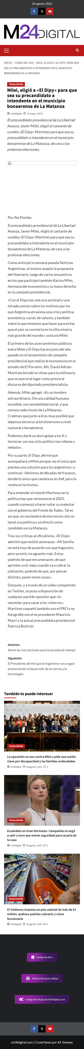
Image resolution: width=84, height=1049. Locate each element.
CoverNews (43, 1042)
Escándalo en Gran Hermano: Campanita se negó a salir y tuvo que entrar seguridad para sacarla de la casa (41, 835)
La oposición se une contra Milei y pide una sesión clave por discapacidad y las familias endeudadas (41, 759)
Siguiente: (41, 666)
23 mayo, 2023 (35, 113)
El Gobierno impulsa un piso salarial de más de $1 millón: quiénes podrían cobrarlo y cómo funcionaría (41, 914)
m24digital (16, 113)
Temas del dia (16, 84)
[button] (8, 50)
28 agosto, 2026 (34, 767)
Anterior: (42, 647)
